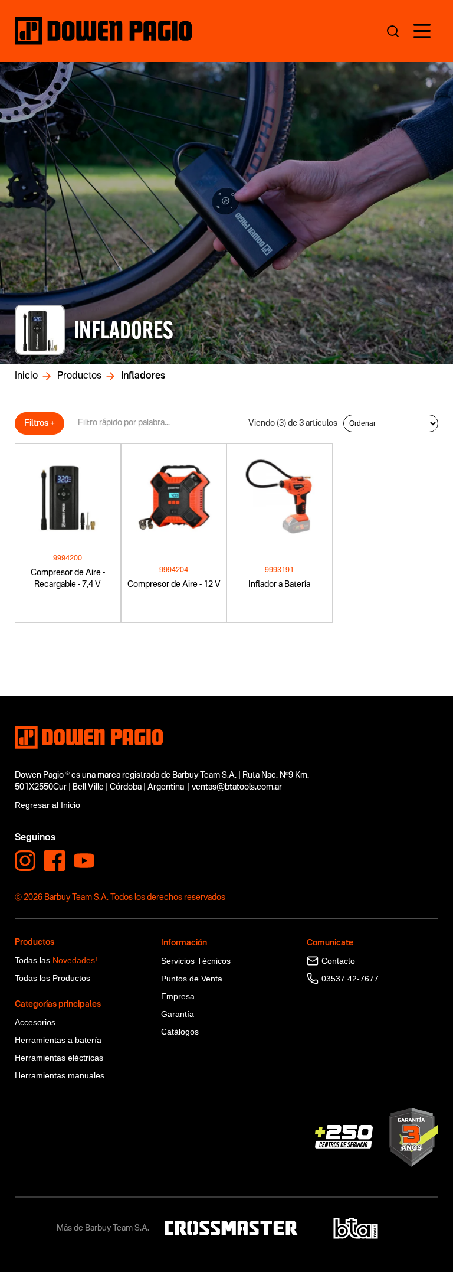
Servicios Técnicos (196, 961)
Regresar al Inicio (47, 805)
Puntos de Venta (191, 978)
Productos (79, 376)
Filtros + (39, 423)
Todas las (56, 960)
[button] (422, 31)
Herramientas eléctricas (59, 1057)
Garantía (177, 1014)
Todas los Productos (52, 978)
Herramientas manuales (59, 1075)
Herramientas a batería (58, 1040)
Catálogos (180, 1031)
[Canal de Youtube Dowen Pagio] (84, 860)
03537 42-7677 (350, 978)
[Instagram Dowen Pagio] (25, 860)
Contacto (338, 961)
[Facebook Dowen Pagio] (54, 860)
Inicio (26, 376)
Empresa (178, 996)
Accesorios (35, 1022)
